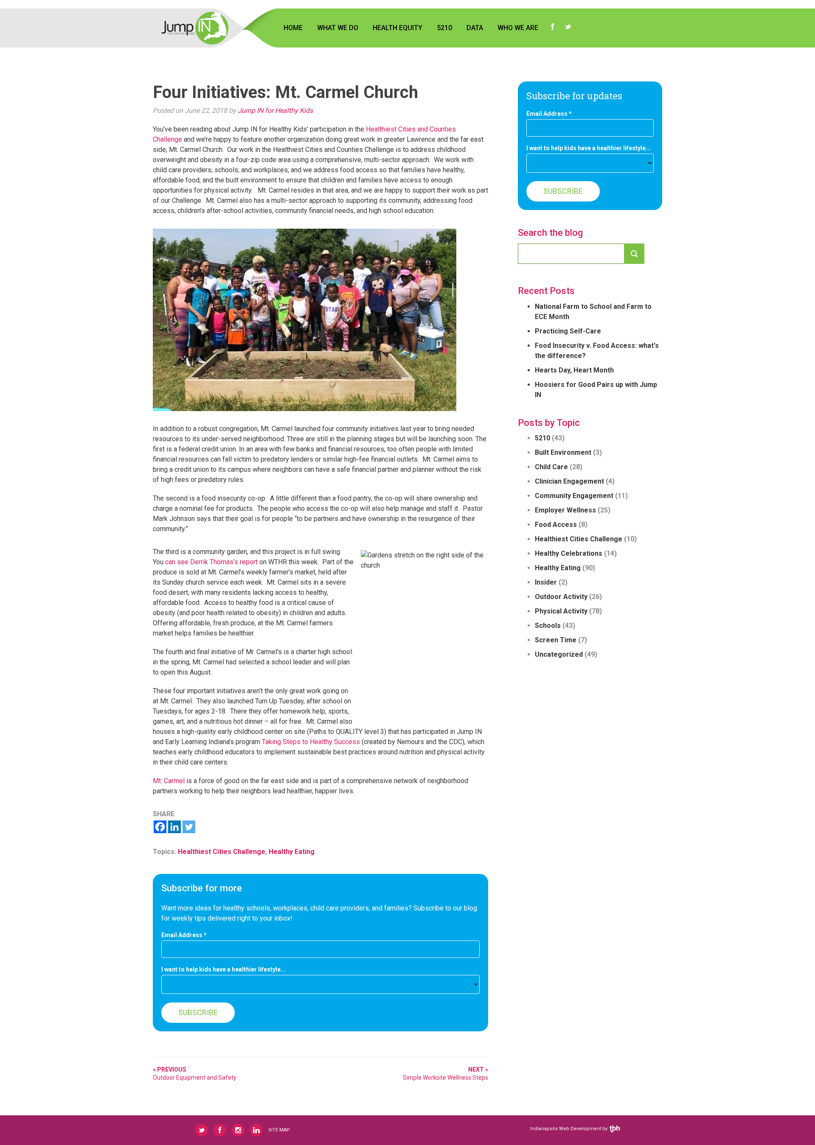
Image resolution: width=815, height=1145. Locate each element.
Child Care (551, 467)
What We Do (337, 28)
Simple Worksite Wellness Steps (445, 1073)
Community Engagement (574, 496)
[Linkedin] (174, 826)
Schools (548, 625)
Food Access (556, 525)
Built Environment (563, 452)
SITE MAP (279, 1130)
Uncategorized (559, 654)
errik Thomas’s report (226, 562)
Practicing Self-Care (568, 331)
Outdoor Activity (561, 597)
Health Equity (397, 28)
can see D (180, 562)
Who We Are (517, 28)
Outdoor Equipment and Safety (194, 1073)
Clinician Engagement (569, 481)
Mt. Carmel (169, 781)
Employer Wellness (565, 510)
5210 (444, 28)
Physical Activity (561, 611)
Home (293, 28)
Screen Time (555, 640)
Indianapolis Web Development (565, 1128)
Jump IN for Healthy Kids (275, 110)
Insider (546, 582)
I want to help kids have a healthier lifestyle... (223, 969)
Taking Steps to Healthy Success (311, 742)
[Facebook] (160, 826)
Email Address (184, 935)
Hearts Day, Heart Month (574, 370)
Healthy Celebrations (568, 553)
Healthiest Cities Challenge (221, 852)
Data (475, 28)
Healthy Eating (292, 852)
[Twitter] (189, 826)
